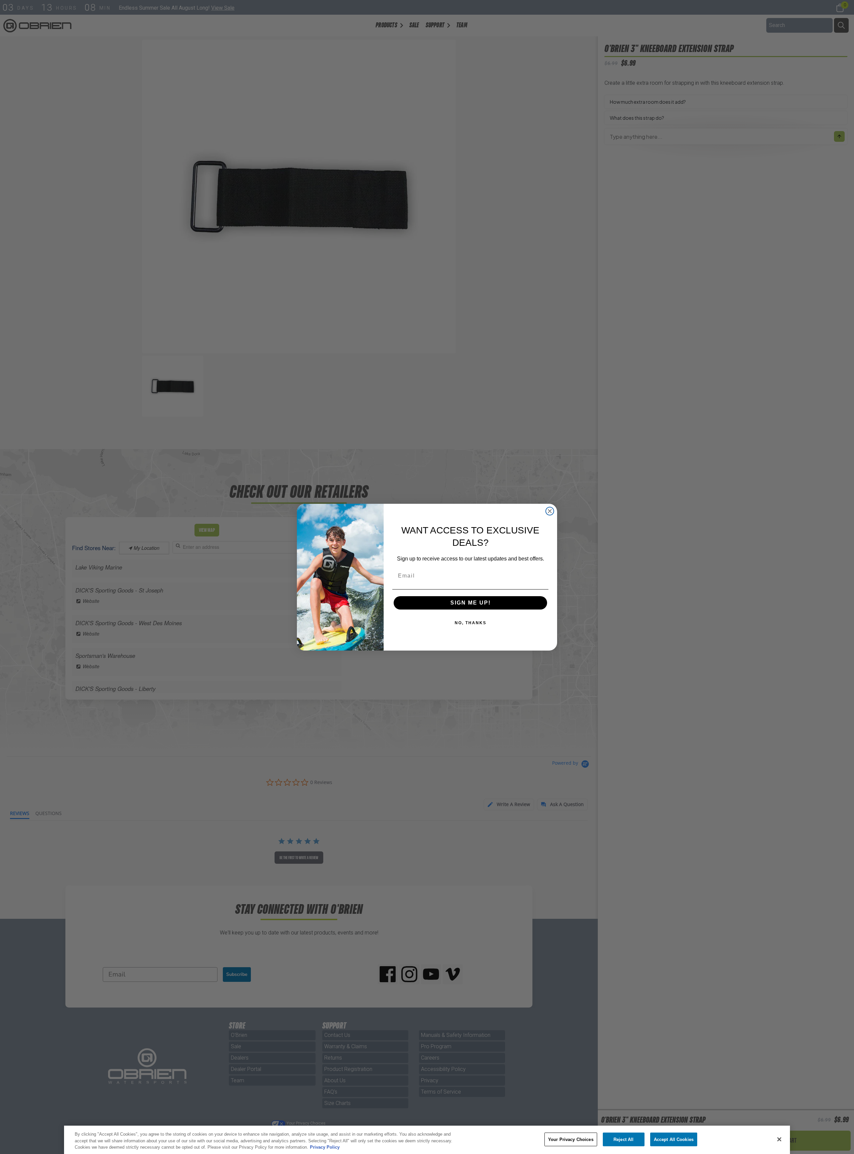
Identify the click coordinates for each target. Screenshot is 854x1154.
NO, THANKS (470, 623)
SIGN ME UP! (470, 603)
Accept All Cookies (674, 1139)
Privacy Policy (325, 1147)
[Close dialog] (550, 511)
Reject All (623, 1139)
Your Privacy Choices (570, 1139)
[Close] (779, 1139)
